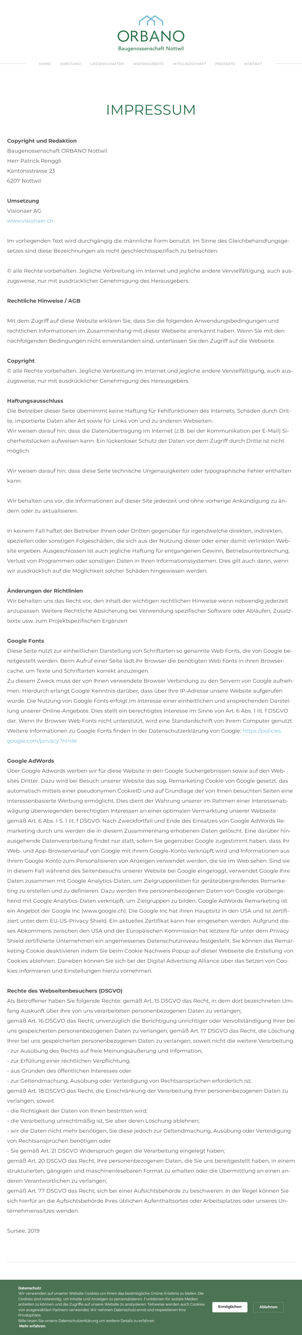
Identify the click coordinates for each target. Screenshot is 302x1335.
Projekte (225, 64)
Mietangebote (149, 64)
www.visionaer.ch (30, 221)
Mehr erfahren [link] (32, 1326)
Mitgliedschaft (189, 64)
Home (45, 64)
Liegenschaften (107, 64)
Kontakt (253, 64)
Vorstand (70, 64)
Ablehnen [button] (269, 1307)
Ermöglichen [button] (230, 1306)
